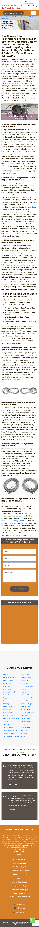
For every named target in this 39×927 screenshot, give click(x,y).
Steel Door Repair (19, 867)
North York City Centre (28, 712)
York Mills (23, 733)
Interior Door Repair (19, 882)
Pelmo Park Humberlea (11, 718)
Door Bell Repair (19, 859)
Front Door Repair (19, 878)
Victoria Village (8, 727)
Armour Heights (25, 674)
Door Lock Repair (19, 863)
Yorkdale (23, 736)
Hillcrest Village (25, 695)
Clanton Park (24, 683)
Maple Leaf (7, 710)
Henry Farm (7, 695)
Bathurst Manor (8, 677)
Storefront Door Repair (19, 890)
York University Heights (11, 736)
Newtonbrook (8, 712)
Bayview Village (25, 677)
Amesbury (6, 674)
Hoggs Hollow (8, 698)
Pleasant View (25, 718)
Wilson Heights (8, 733)
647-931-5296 (21, 912)
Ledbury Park (25, 707)
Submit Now (19, 589)
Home (3, 17)
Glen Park (23, 692)
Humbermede (8, 701)
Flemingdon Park (9, 692)
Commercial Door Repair (19, 874)
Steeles (5, 721)
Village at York (25, 727)
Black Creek (7, 683)
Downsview (7, 689)
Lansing (6, 704)
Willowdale (24, 730)
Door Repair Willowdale (13, 17)
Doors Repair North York (24, 922)
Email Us (21, 908)
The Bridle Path (25, 721)
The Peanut (7, 724)
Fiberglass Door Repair (19, 886)
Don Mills (6, 686)
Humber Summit (26, 698)
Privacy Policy (19, 893)
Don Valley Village (26, 686)
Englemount (24, 689)
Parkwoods (24, 715)
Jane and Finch (25, 701)
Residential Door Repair (19, 871)
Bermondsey (24, 680)
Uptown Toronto (26, 724)
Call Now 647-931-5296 (13, 13)
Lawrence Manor (9, 707)
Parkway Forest (8, 715)
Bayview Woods (8, 680)
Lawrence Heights (26, 704)
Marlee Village (25, 710)
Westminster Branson (10, 730)
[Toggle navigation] (33, 13)
